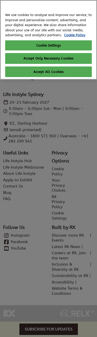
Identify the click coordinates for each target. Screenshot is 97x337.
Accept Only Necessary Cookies (49, 58)
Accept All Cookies (48, 72)
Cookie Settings (48, 45)
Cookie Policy (74, 35)
